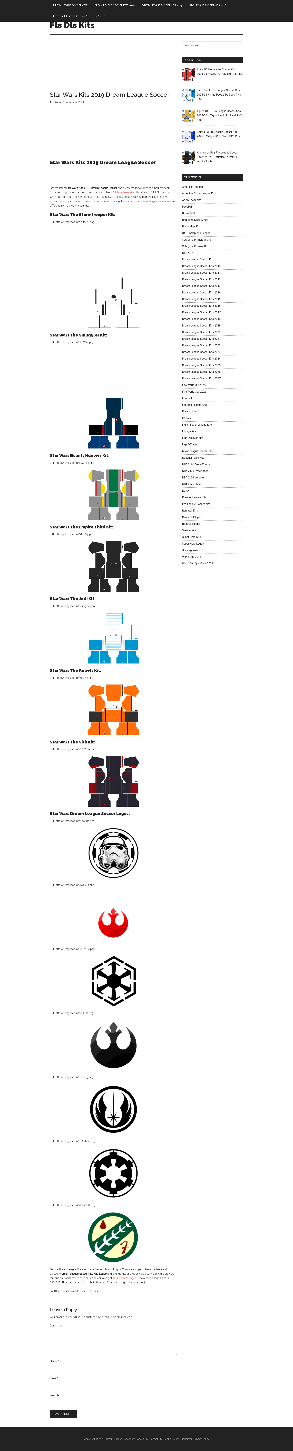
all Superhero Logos (124, 1278)
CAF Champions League (196, 233)
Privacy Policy (201, 1439)
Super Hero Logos (89, 1291)
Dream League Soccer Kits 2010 (201, 266)
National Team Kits (193, 457)
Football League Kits (194, 404)
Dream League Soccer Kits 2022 (201, 345)
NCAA (185, 490)
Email (54, 1378)
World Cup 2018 (191, 556)
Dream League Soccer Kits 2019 (201, 325)
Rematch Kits (190, 510)
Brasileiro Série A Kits (195, 219)
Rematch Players (192, 517)
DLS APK (187, 252)
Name (54, 1361)
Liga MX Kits (189, 444)
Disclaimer (186, 1439)
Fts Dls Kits (72, 25)
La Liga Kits (189, 431)
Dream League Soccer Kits (198, 259)
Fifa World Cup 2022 (194, 385)
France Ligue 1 (191, 411)
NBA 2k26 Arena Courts (196, 464)
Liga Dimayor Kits (192, 438)
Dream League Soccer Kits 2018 (201, 319)
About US (142, 1439)
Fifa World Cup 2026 (194, 391)
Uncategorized (190, 550)
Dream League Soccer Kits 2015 (201, 299)
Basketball (188, 213)
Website (55, 1395)
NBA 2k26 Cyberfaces (195, 471)
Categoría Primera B (194, 246)
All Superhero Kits (123, 192)
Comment (57, 1325)
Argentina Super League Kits (199, 193)
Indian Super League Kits (197, 424)
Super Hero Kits (71, 1291)
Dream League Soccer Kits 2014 (201, 292)
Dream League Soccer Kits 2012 (201, 279)
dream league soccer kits (156, 201)
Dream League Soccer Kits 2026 (201, 371)
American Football (192, 186)
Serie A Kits (189, 530)
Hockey (186, 418)
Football (187, 398)
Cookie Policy (171, 1439)
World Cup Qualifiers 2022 (197, 563)
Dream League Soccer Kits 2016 (201, 305)
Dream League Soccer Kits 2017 (201, 312)
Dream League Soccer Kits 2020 (201, 332)
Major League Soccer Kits (197, 451)
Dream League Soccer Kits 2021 (201, 338)
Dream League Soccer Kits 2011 (201, 272)
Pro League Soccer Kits (196, 504)
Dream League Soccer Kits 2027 (201, 378)
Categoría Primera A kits (196, 239)
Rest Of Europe (191, 523)
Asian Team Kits (191, 200)
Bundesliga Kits (191, 226)
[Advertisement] (113, 66)
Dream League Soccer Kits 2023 (201, 352)
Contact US (155, 1439)
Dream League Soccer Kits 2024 (201, 358)
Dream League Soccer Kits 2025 (201, 365)
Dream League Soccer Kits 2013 (201, 286)
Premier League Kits (194, 497)
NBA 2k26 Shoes (192, 484)
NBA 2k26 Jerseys (193, 477)
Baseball (187, 206)
